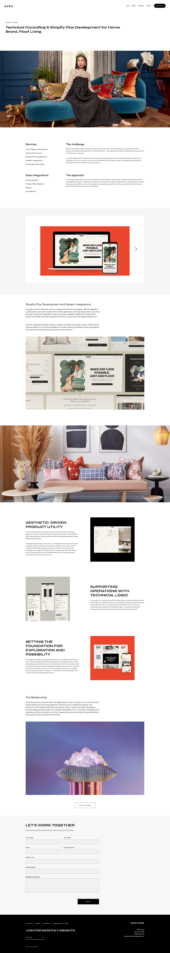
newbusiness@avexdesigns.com (134, 936)
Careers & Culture (60, 923)
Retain (149, 6)
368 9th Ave (140, 929)
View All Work (85, 805)
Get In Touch (160, 6)
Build (133, 6)
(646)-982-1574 (139, 934)
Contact (29, 923)
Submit (88, 901)
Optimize (141, 6)
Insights (46, 923)
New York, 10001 (139, 932)
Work (127, 6)
